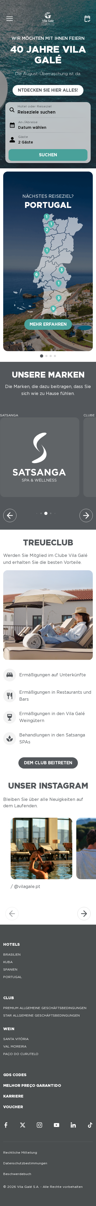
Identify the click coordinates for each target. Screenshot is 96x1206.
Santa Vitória (16, 1039)
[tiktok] (90, 1125)
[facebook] (6, 1125)
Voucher (13, 1107)
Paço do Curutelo (20, 1054)
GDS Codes (14, 1075)
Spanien (10, 969)
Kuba (8, 962)
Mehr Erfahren (48, 324)
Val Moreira (14, 1046)
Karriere (13, 1096)
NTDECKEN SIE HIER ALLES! (48, 90)
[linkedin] (73, 1125)
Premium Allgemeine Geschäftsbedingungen (44, 1008)
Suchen (48, 154)
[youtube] (56, 1125)
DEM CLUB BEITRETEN (48, 762)
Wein (8, 1029)
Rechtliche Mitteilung (20, 1152)
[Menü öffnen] (9, 19)
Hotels (11, 944)
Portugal (12, 977)
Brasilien (12, 954)
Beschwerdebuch (17, 1174)
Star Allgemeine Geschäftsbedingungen (41, 1015)
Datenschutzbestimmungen (25, 1163)
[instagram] (39, 1125)
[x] (22, 1125)
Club (8, 998)
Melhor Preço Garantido (32, 1085)
